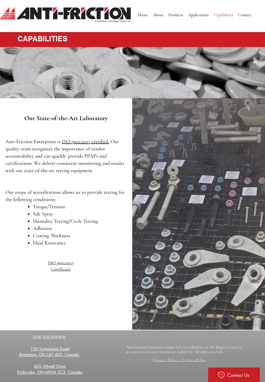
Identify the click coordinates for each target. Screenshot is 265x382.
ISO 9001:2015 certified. (85, 142)
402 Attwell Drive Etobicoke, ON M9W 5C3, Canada (49, 369)
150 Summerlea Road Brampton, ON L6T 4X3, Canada (49, 351)
